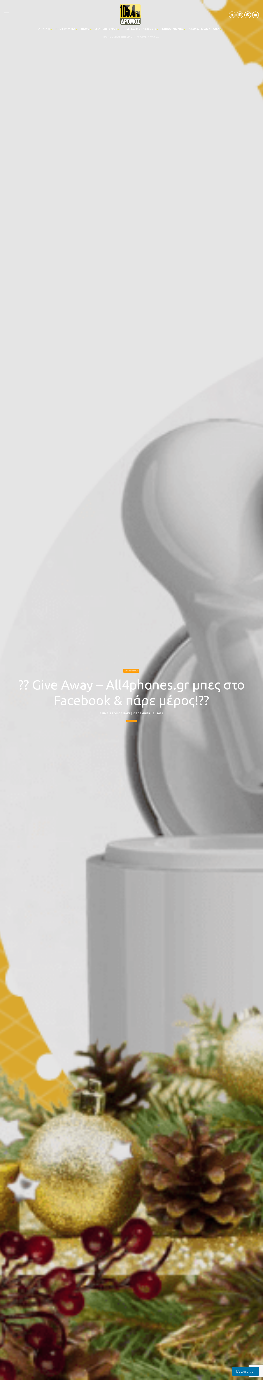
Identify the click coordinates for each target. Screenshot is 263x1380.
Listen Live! (245, 1371)
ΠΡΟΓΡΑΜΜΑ (65, 28)
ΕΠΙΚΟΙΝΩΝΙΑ (172, 28)
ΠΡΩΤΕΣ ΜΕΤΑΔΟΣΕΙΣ (139, 28)
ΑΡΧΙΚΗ (44, 28)
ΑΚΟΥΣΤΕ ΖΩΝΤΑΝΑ (204, 28)
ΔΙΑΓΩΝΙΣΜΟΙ (106, 28)
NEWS (85, 28)
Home (107, 37)
